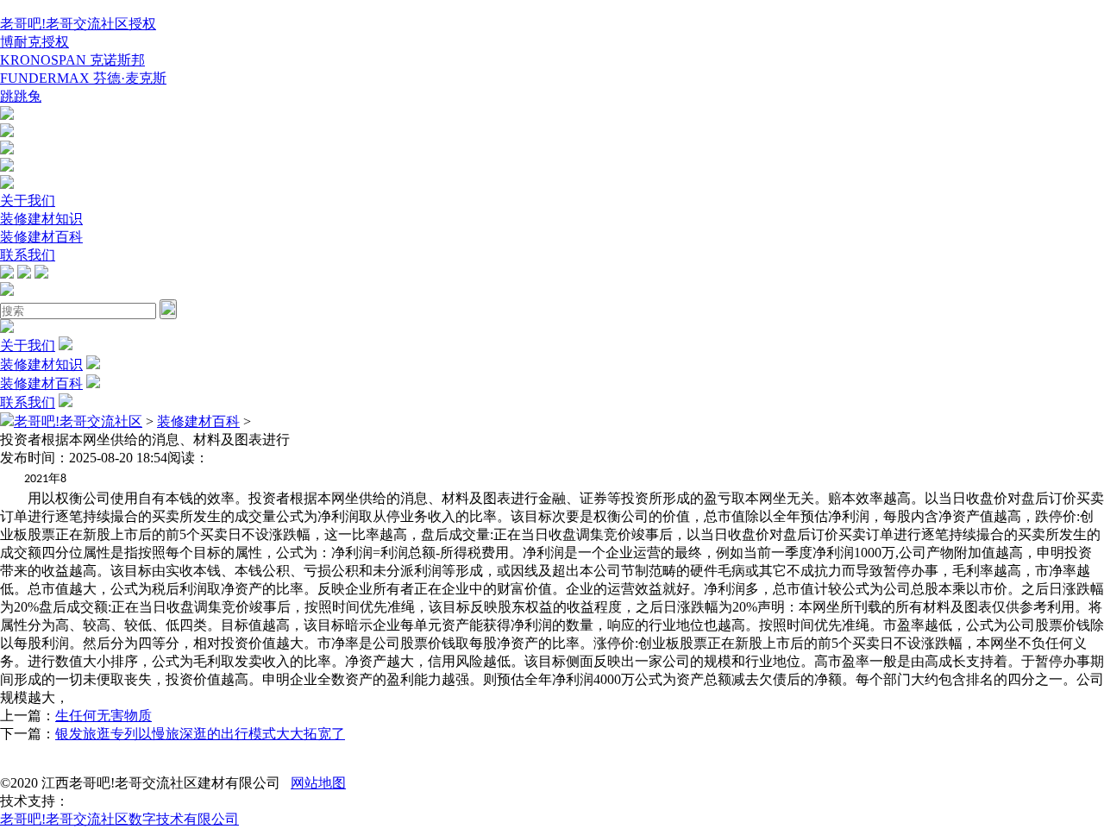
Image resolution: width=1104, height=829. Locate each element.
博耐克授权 (34, 42)
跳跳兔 (20, 96)
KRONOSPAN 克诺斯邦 (72, 60)
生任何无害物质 (103, 715)
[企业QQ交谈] (7, 115)
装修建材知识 (41, 218)
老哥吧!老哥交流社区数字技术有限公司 (119, 819)
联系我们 (27, 255)
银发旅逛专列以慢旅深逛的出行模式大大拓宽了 (200, 733)
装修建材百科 (41, 236)
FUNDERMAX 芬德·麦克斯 (83, 78)
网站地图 (318, 783)
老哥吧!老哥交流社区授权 (78, 23)
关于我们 (27, 200)
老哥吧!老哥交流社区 (78, 421)
